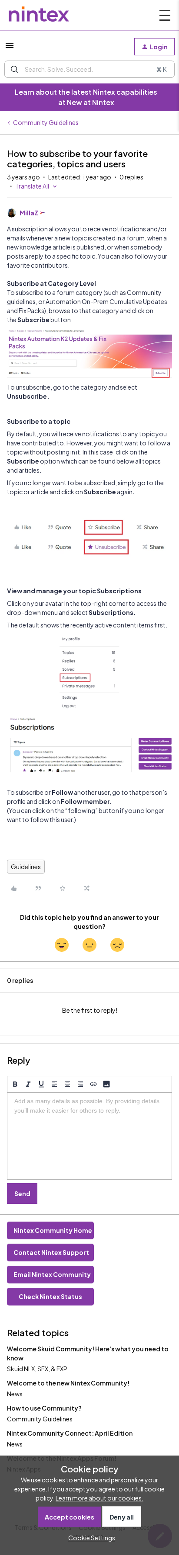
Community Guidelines (46, 122)
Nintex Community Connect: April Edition (70, 1433)
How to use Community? (44, 1408)
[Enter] (14, 69)
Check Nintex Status (50, 1296)
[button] (9, 48)
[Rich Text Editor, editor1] (89, 1136)
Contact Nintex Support (51, 1252)
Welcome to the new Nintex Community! (68, 1383)
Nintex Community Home (52, 1230)
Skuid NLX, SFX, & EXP (37, 1369)
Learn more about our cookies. (99, 1498)
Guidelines (26, 866)
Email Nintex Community (52, 1274)
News (15, 1394)
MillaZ (29, 213)
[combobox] (89, 69)
